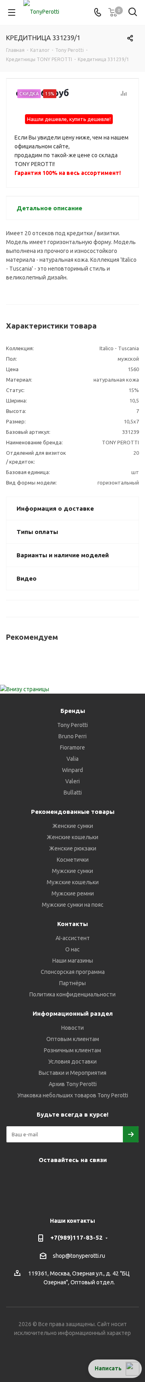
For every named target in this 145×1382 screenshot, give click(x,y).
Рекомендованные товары (72, 811)
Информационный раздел (73, 1013)
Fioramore (72, 747)
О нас (72, 949)
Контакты (72, 923)
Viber (80, 1178)
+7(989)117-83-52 (76, 1237)
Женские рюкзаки (72, 848)
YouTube (60, 1178)
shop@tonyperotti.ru (79, 1256)
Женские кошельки (72, 837)
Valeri (72, 781)
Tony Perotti (72, 725)
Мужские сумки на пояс (73, 904)
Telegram (40, 1178)
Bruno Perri (72, 736)
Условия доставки (72, 1061)
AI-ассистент (73, 938)
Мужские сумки (72, 871)
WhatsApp (101, 1178)
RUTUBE (60, 1199)
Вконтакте (20, 1178)
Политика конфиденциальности (72, 994)
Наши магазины (72, 960)
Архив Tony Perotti (73, 1084)
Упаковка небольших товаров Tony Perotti (72, 1095)
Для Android (80, 1199)
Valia (72, 759)
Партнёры (72, 983)
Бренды (72, 710)
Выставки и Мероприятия (72, 1073)
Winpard (72, 770)
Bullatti (73, 792)
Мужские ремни (73, 893)
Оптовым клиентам (72, 1039)
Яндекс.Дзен (121, 1178)
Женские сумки (72, 826)
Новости (72, 1028)
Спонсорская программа (73, 972)
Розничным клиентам (72, 1050)
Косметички (73, 859)
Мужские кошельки (73, 882)
